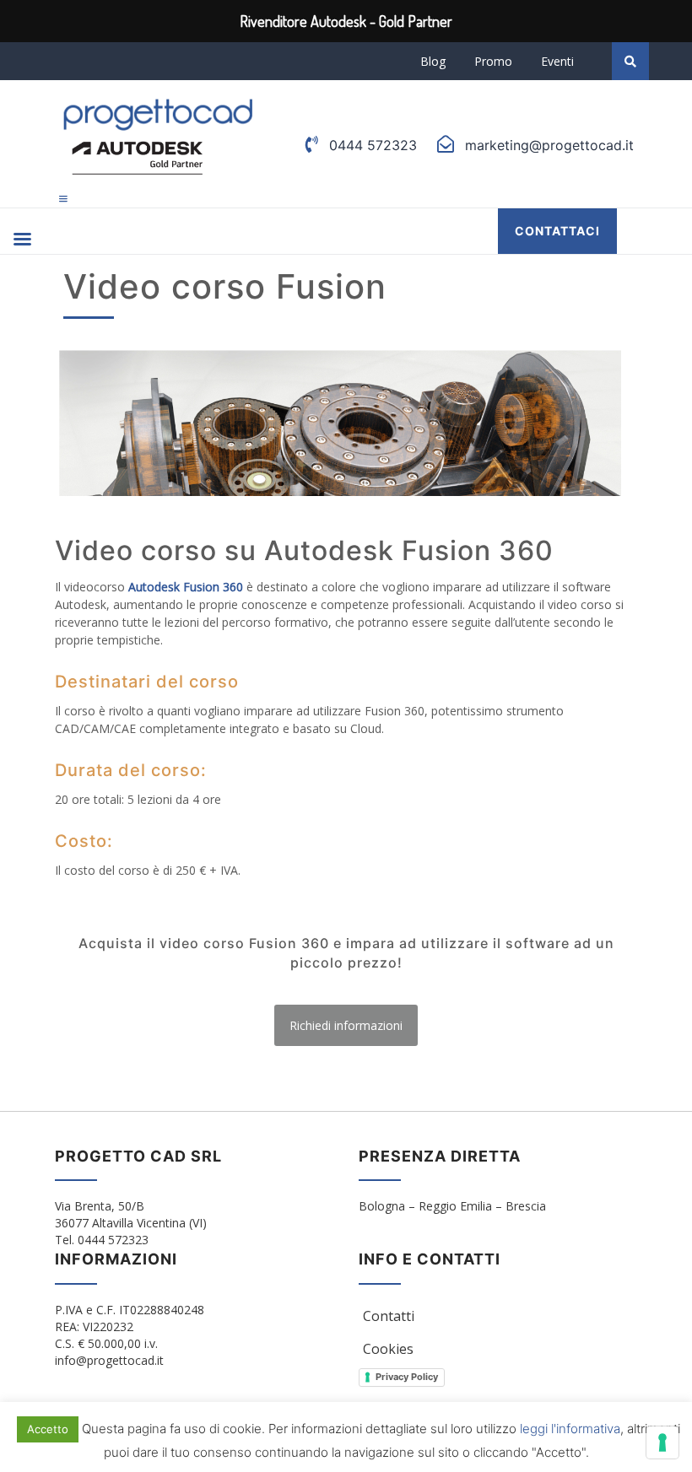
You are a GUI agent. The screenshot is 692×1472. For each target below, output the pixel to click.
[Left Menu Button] (63, 198)
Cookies (388, 1349)
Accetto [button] (47, 1429)
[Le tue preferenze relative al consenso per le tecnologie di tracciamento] (662, 1442)
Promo (493, 61)
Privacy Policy (407, 1377)
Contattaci (557, 231)
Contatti (388, 1316)
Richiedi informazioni (346, 1025)
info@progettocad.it (109, 1360)
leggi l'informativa (570, 1429)
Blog (433, 61)
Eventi (557, 61)
